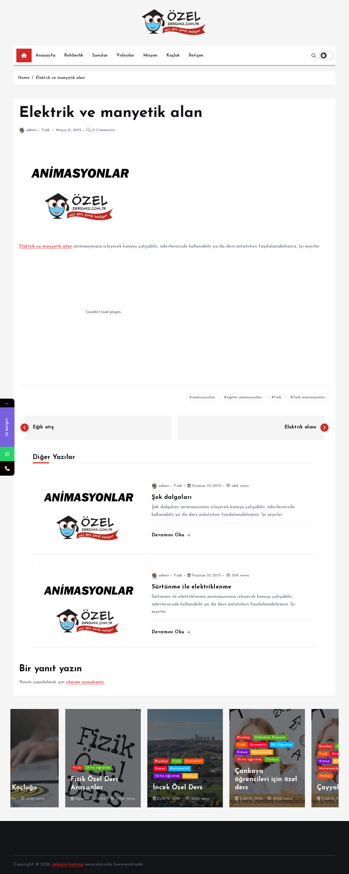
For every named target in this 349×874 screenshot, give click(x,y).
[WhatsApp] (7, 454)
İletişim (196, 55)
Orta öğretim (46, 767)
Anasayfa (45, 55)
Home (24, 78)
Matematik (128, 768)
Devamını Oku (169, 535)
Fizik (45, 130)
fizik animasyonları (309, 397)
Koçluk (173, 55)
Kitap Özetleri (296, 761)
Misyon (150, 55)
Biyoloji (110, 761)
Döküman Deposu (218, 737)
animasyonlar (203, 397)
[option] (51, 758)
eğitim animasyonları (244, 397)
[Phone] (7, 468)
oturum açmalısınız (85, 682)
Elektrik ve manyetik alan (60, 78)
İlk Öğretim (230, 744)
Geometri (142, 761)
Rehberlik (73, 55)
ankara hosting (67, 864)
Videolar (125, 55)
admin (31, 130)
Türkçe (139, 776)
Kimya (109, 768)
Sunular (100, 55)
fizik (277, 397)
